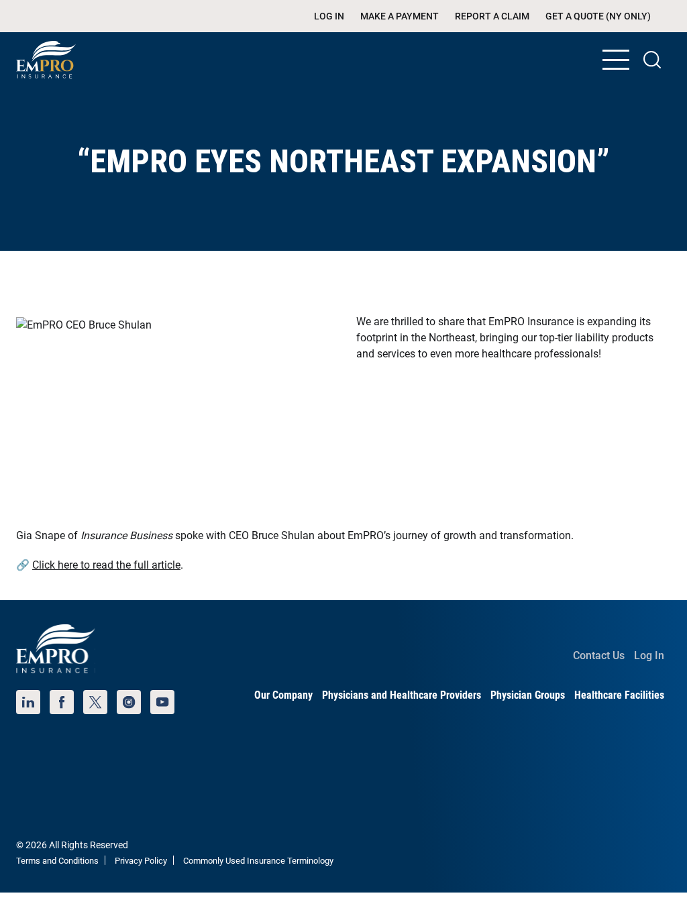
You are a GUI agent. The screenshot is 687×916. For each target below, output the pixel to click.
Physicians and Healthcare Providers (401, 695)
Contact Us (599, 655)
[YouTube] (162, 702)
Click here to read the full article (106, 565)
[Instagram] (129, 702)
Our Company (283, 695)
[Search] (652, 59)
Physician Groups (527, 695)
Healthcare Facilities (619, 695)
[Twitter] (95, 702)
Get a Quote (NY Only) (598, 16)
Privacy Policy (141, 861)
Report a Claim (492, 16)
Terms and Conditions (57, 861)
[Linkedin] (28, 702)
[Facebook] (62, 702)
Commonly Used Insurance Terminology (258, 861)
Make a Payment (399, 16)
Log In (329, 16)
